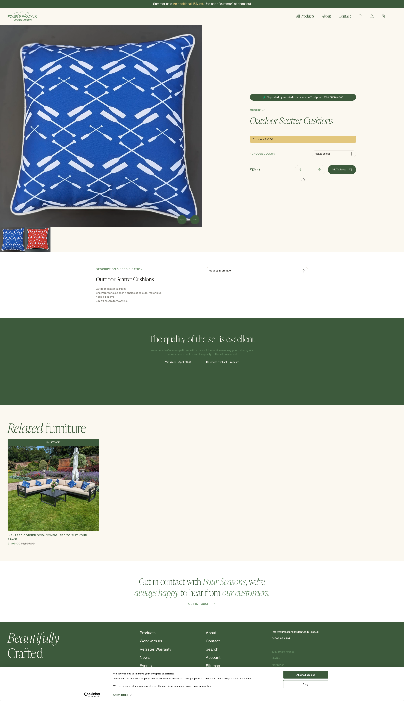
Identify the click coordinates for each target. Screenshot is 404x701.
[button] (12, 239)
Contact (345, 16)
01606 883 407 (281, 638)
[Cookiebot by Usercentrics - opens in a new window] (92, 694)
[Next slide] (194, 219)
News (145, 657)
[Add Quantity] (319, 169)
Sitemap (213, 665)
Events (146, 665)
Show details (120, 694)
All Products (305, 16)
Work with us (151, 641)
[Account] (372, 16)
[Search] (360, 16)
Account (213, 657)
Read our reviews (333, 97)
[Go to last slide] (182, 219)
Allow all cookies (305, 675)
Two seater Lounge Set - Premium (225, 381)
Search (212, 649)
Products (148, 632)
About (326, 16)
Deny (306, 684)
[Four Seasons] (22, 16)
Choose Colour (263, 153)
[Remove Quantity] (300, 169)
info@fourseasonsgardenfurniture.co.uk (295, 631)
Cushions (258, 110)
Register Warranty (155, 649)
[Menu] (394, 16)
